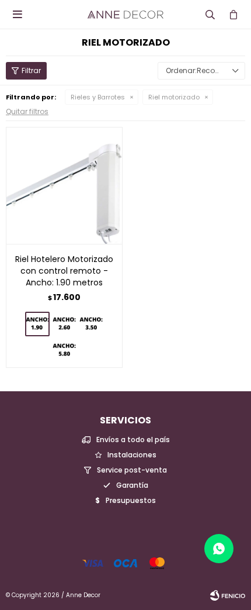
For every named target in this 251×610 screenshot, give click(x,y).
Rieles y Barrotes (98, 97)
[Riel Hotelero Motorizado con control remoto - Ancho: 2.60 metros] (64, 324)
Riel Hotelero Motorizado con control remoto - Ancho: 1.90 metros (64, 270)
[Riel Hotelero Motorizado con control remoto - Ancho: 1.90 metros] (64, 185)
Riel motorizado (174, 97)
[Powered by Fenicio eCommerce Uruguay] (227, 595)
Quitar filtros (27, 111)
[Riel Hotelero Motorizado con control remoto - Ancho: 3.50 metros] (91, 324)
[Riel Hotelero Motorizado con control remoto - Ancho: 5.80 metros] (64, 350)
